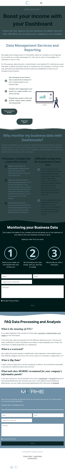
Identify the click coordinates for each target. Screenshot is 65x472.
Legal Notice (38, 456)
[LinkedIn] (11, 467)
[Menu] (41, 3)
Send (32, 307)
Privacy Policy (27, 456)
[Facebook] (16, 467)
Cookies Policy (32, 458)
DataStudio (43, 380)
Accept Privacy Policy (11, 302)
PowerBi (53, 380)
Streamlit (56, 385)
